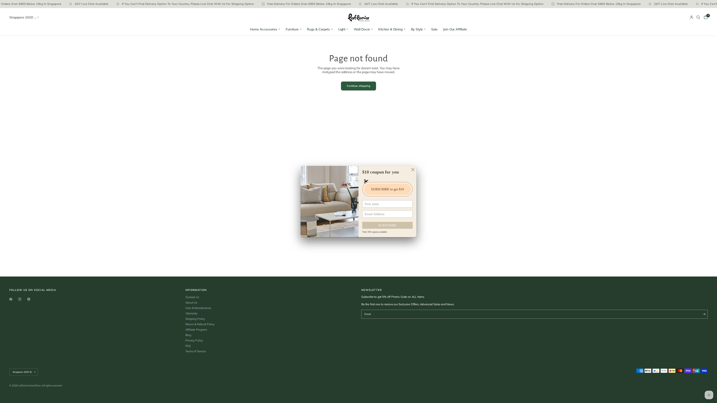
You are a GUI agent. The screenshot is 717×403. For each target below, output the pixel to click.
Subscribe (387, 225)
